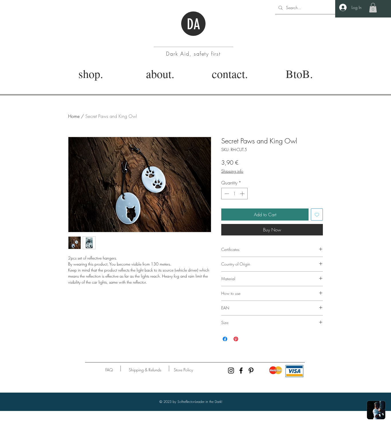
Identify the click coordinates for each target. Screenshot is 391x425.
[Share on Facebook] (225, 339)
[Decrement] (226, 193)
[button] (373, 7)
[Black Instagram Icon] (231, 370)
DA (193, 24)
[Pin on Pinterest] (235, 339)
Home (74, 116)
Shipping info (232, 171)
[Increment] (243, 193)
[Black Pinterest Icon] (251, 370)
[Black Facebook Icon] (241, 370)
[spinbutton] (234, 193)
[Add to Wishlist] (317, 214)
